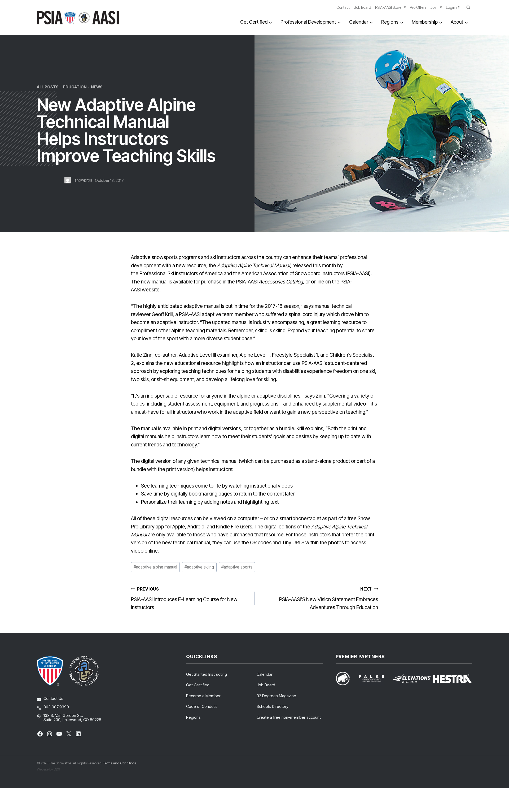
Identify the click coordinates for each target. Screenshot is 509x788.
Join (433, 7)
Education (75, 87)
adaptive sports (236, 567)
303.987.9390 (56, 706)
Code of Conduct (201, 706)
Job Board (362, 7)
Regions (193, 717)
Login (450, 7)
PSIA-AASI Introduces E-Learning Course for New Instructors (184, 598)
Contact (343, 7)
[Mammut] (346, 678)
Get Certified (197, 684)
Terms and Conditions (119, 763)
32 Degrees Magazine (276, 695)
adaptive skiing (199, 567)
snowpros (83, 180)
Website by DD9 (48, 769)
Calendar (265, 674)
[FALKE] (375, 678)
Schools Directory (272, 706)
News (97, 87)
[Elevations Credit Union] (412, 679)
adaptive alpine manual (155, 567)
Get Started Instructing (206, 674)
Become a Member (203, 695)
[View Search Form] (468, 8)
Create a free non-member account (289, 717)
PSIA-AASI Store (388, 7)
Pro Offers (418, 7)
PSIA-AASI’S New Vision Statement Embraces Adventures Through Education (328, 598)
